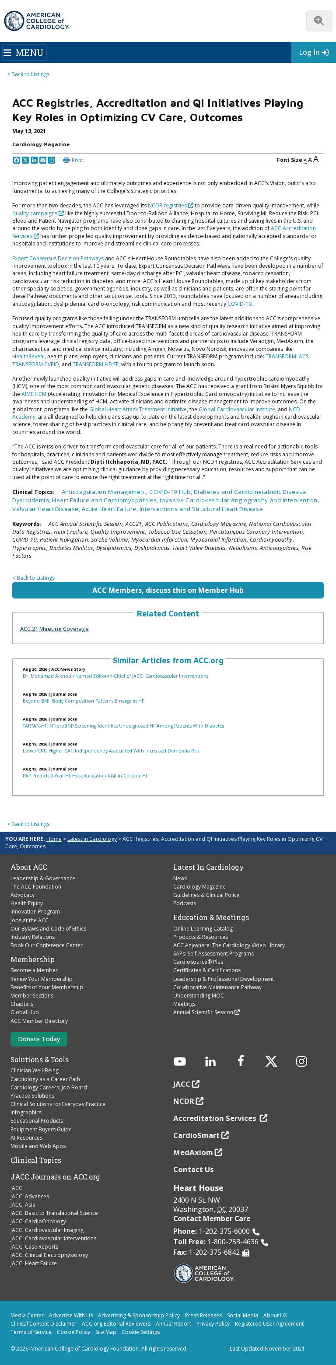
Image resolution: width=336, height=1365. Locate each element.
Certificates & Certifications (207, 970)
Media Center (27, 1315)
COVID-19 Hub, (171, 492)
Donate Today (39, 1039)
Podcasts (184, 903)
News (180, 878)
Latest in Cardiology (92, 839)
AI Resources (26, 1137)
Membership (32, 959)
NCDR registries (167, 205)
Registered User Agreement (269, 1323)
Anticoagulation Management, (106, 492)
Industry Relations (32, 937)
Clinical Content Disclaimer (43, 1323)
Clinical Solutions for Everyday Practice (57, 1104)
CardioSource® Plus (198, 962)
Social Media (242, 1315)
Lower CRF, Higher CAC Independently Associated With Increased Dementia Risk (111, 751)
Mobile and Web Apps (38, 1146)
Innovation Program (35, 911)
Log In (309, 52)
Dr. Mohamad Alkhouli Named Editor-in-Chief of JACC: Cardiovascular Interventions (115, 676)
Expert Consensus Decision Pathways (58, 258)
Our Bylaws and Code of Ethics (48, 928)
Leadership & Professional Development (223, 979)
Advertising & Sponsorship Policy (139, 1315)
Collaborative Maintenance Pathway (217, 987)
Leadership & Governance (42, 878)
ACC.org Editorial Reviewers (116, 1323)
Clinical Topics (35, 1160)
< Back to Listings (28, 74)
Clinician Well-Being (34, 1070)
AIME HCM (33, 394)
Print (77, 160)
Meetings (184, 1004)
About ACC (28, 867)
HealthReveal (28, 356)
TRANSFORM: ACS (287, 356)
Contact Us (193, 1169)
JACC (16, 1188)
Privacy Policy (213, 1323)
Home (54, 839)
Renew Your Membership (41, 979)
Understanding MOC (198, 995)
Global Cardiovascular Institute (237, 409)
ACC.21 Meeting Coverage (54, 629)
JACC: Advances (29, 1196)
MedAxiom (193, 1152)
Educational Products (36, 1120)
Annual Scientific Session (203, 1012)
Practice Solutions (32, 1095)
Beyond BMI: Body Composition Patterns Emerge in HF (83, 701)
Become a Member (34, 970)
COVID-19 (240, 304)
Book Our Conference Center (46, 945)
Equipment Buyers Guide (41, 1129)
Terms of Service (31, 1332)
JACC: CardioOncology (38, 1221)
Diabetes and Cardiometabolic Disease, (251, 492)
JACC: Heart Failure (33, 1263)
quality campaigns (34, 213)
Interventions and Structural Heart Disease (201, 509)
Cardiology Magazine (199, 886)
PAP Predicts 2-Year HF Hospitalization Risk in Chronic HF (85, 776)
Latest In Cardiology (208, 867)
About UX (275, 1315)
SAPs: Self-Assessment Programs (213, 953)
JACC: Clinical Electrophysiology (49, 1255)
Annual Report (173, 1323)
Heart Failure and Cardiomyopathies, (106, 500)
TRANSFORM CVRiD (35, 364)
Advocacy (22, 895)
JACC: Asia (22, 1204)
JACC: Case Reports (34, 1246)
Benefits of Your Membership (46, 987)
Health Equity (26, 903)
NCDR (183, 1101)
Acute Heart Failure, (111, 509)
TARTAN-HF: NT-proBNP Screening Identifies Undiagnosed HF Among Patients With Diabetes (123, 726)
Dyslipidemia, (32, 500)
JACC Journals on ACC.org (55, 1176)
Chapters (21, 1004)
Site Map (105, 1332)
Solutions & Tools (39, 1059)
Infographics (26, 1112)
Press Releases (203, 1315)
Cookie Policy (73, 1332)
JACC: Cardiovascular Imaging (47, 1230)
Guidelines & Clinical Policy (206, 895)
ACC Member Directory (39, 1021)
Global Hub (24, 1012)
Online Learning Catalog (203, 928)
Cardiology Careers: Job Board (48, 1087)
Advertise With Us (71, 1315)
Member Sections (31, 995)
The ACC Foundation (35, 886)
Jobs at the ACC (29, 920)
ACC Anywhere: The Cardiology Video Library (229, 945)
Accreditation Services (215, 1118)
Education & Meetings (211, 917)
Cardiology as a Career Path (45, 1079)
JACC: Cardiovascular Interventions (53, 1238)
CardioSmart (196, 1135)
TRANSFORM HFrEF (96, 364)
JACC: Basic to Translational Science (54, 1213)
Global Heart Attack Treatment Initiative (138, 409)
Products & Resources (200, 937)
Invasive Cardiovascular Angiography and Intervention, (239, 500)
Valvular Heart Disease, (47, 509)
